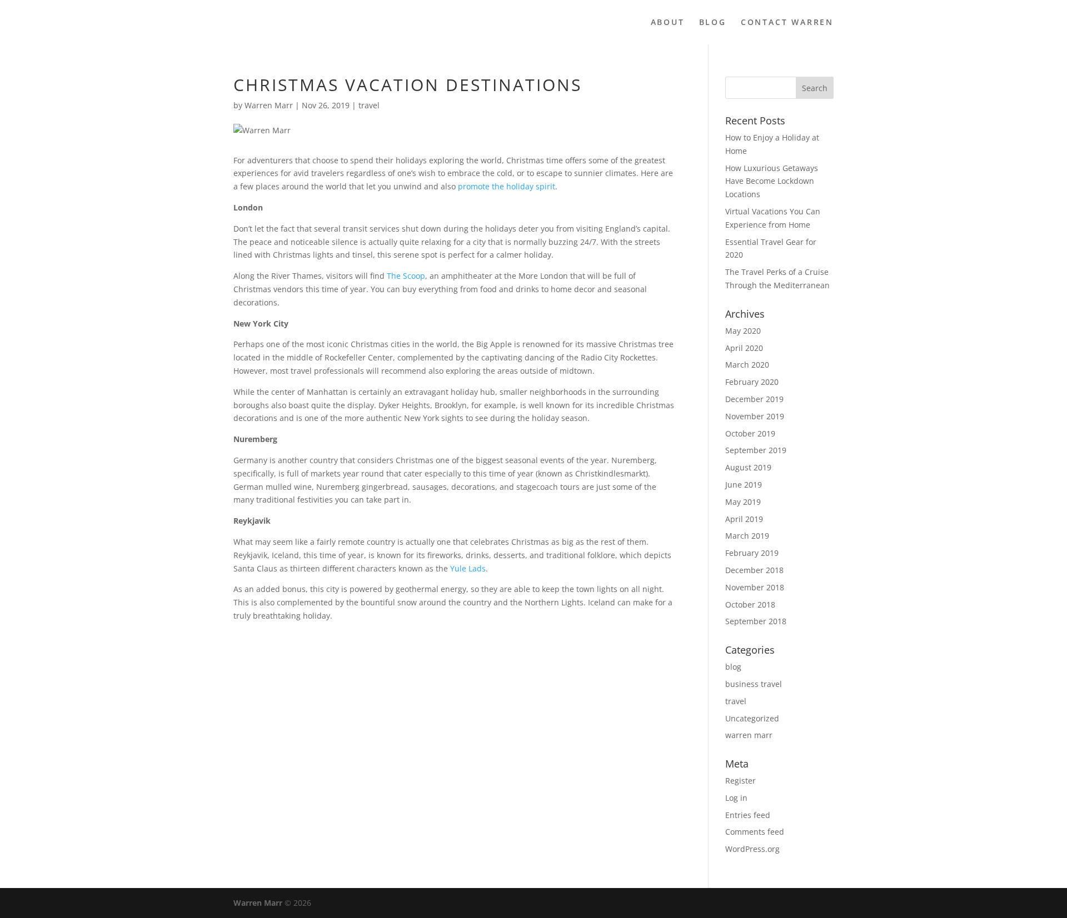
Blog (712, 22)
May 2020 (743, 330)
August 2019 (748, 467)
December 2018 (754, 570)
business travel (753, 684)
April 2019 (744, 519)
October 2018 (750, 604)
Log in (736, 797)
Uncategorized (752, 718)
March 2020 (747, 364)
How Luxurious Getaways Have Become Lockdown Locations (771, 181)
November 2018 (754, 587)
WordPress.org (752, 849)
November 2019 (754, 416)
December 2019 (754, 399)
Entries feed (747, 815)
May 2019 (743, 501)
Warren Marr (269, 105)
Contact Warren (787, 22)
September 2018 (755, 621)
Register (740, 780)
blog (733, 666)
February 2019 (752, 553)
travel (369, 105)
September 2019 (755, 450)
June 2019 (743, 484)
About (668, 22)
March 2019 (747, 535)
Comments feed (754, 831)
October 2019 (750, 433)
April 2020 (744, 348)
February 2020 (752, 382)
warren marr (748, 735)
